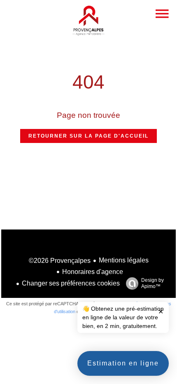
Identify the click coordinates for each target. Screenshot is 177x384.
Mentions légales (124, 260)
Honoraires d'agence (92, 271)
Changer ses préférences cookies (71, 283)
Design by (152, 283)
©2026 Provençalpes (60, 260)
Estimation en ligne (123, 363)
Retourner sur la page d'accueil (88, 136)
